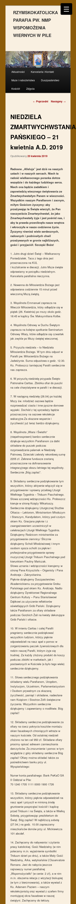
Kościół (15, 88)
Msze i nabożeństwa (23, 80)
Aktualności (18, 71)
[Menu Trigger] (66, 9)
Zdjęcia (30, 88)
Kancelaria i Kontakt (42, 71)
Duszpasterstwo (50, 80)
